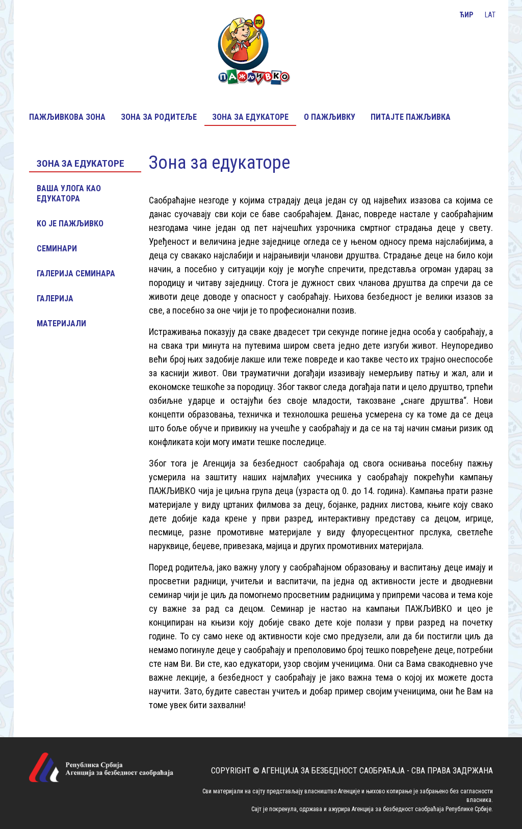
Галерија (55, 298)
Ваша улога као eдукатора (69, 193)
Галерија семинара (76, 273)
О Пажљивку (329, 117)
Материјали (61, 323)
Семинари (57, 248)
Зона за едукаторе (250, 117)
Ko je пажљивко (70, 223)
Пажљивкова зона (67, 117)
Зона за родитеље (159, 117)
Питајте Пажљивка (411, 117)
